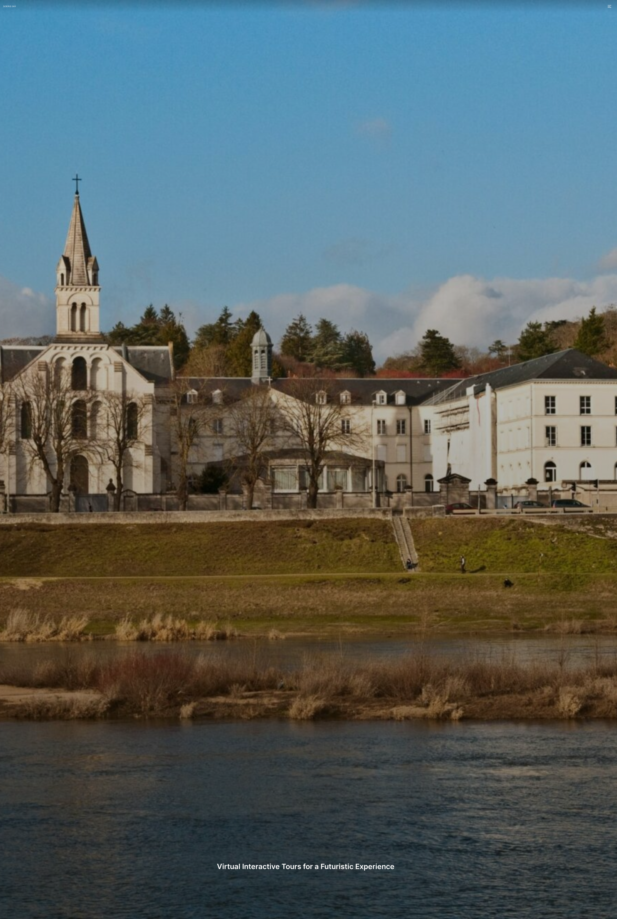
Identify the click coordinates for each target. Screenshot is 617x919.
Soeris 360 (9, 6)
